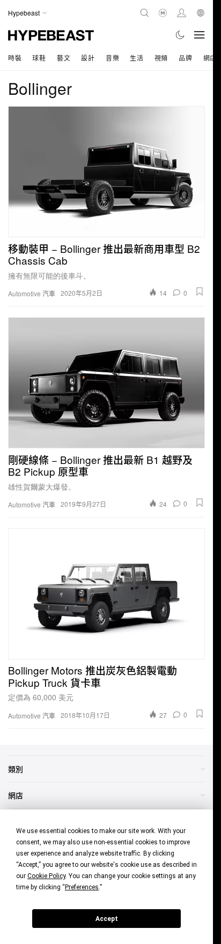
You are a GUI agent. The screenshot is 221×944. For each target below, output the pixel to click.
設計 (87, 57)
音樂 (112, 57)
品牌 (185, 57)
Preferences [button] (82, 887)
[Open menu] (199, 34)
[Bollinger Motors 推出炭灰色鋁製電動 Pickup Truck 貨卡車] (106, 594)
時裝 (14, 57)
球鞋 (39, 57)
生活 (136, 57)
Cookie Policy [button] (46, 876)
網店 (210, 57)
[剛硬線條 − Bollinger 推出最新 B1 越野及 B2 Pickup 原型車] (106, 382)
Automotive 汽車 (31, 293)
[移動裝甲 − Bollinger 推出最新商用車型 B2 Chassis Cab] (106, 171)
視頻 (161, 57)
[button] (199, 291)
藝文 (63, 57)
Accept (106, 919)
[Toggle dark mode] (180, 34)
